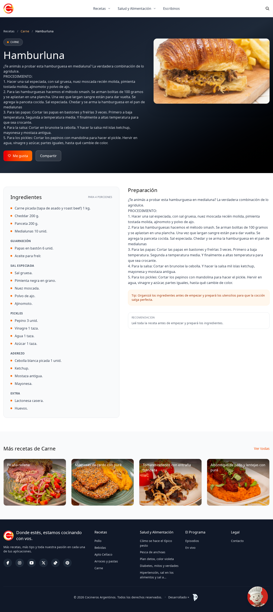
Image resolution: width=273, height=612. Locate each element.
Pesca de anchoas (152, 552)
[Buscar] (267, 8)
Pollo (97, 541)
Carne (98, 568)
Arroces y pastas (106, 561)
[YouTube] (31, 563)
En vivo (190, 548)
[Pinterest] (67, 563)
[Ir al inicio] (8, 8)
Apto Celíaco (103, 554)
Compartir (48, 155)
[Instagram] (19, 563)
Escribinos (171, 8)
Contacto (237, 541)
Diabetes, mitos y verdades (159, 566)
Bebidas (100, 548)
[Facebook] (7, 563)
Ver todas (262, 448)
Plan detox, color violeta (157, 559)
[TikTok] (55, 563)
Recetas (99, 8)
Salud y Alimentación (134, 8)
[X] (43, 563)
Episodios (192, 541)
